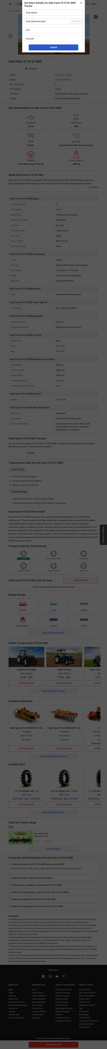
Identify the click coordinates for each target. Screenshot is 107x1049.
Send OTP (76, 21)
